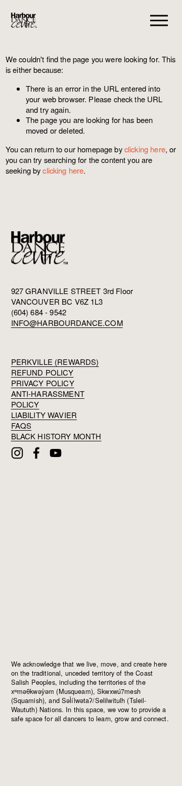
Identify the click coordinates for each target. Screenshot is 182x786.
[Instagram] (17, 453)
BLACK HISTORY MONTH (56, 436)
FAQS (21, 426)
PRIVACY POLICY (42, 383)
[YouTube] (56, 453)
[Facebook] (36, 453)
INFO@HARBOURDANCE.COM (67, 323)
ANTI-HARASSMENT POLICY (47, 399)
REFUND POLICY (42, 372)
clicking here (144, 149)
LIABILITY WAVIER (44, 415)
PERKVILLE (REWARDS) (55, 362)
